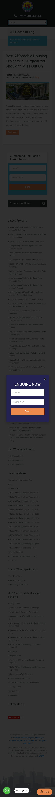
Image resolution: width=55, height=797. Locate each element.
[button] (45, 379)
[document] (27, 398)
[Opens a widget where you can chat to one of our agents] (44, 792)
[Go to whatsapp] (6, 790)
